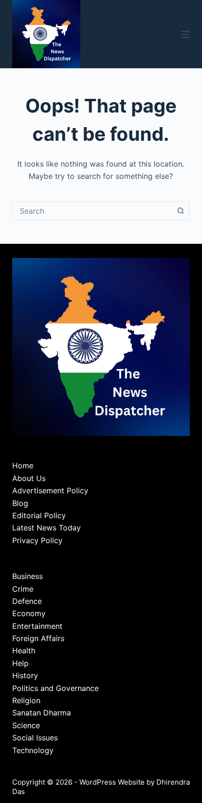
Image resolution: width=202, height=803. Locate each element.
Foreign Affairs (38, 638)
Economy (29, 613)
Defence (27, 601)
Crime (22, 589)
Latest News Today (46, 527)
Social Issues (35, 737)
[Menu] (185, 34)
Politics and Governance (55, 688)
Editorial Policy (39, 515)
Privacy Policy (37, 540)
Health (23, 650)
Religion (26, 700)
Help (20, 663)
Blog (20, 503)
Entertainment (37, 626)
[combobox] (92, 210)
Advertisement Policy (50, 490)
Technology (33, 750)
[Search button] (180, 211)
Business (27, 576)
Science (26, 725)
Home (22, 465)
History (25, 675)
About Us (29, 478)
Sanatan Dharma (41, 712)
